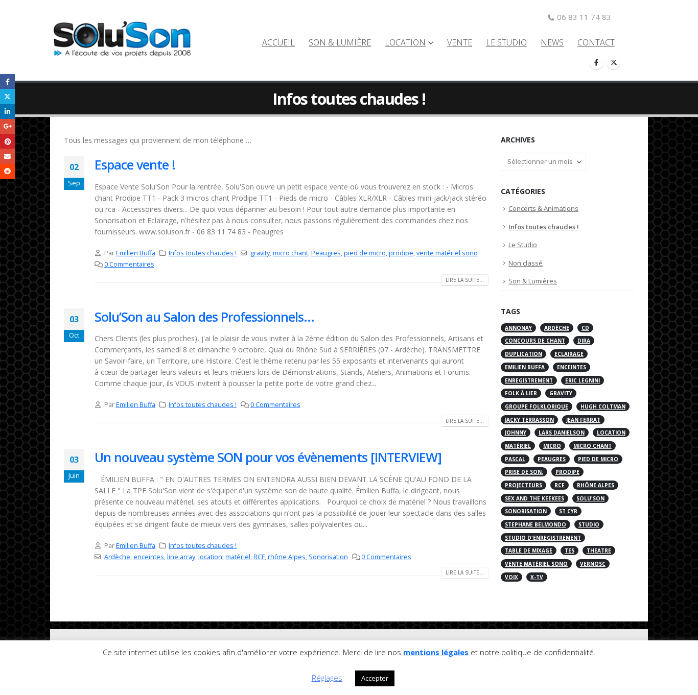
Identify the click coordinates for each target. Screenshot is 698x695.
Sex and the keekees (534, 498)
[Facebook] (596, 62)
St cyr (568, 511)
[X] (614, 62)
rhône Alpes (287, 557)
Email (7, 156)
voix (511, 577)
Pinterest (7, 141)
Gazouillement (7, 96)
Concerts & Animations (543, 208)
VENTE (459, 42)
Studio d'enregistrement (543, 537)
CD (585, 327)
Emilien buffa (525, 367)
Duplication (523, 353)
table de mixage (528, 550)
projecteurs (523, 485)
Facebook (7, 81)
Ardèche (117, 557)
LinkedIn (7, 111)
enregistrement (529, 380)
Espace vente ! (135, 164)
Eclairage (569, 353)
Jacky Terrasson (529, 419)
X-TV (536, 577)
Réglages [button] (327, 678)
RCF (259, 557)
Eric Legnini (582, 380)
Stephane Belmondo (535, 524)
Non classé (525, 263)
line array (181, 557)
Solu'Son (590, 498)
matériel (237, 557)
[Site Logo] (126, 40)
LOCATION (405, 42)
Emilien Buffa (135, 253)
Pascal (515, 459)
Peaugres (326, 253)
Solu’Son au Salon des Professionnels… (204, 316)
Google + (7, 126)
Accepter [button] (374, 678)
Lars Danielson (562, 432)
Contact (596, 42)
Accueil (278, 42)
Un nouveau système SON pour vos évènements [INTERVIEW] (268, 457)
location (210, 557)
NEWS (552, 42)
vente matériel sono (447, 253)
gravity (260, 253)
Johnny (515, 432)
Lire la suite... (465, 279)
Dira (583, 340)
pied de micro (365, 253)
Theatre (599, 550)
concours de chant (535, 340)
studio (588, 524)
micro (552, 445)
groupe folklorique (536, 406)
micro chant (290, 253)
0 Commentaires (129, 264)
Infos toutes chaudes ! (203, 253)
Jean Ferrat (583, 419)
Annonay (518, 327)
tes (569, 550)
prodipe (401, 253)
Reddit (7, 171)
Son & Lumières (532, 280)
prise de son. (524, 471)
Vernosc (593, 563)
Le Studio (506, 42)
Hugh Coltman (602, 406)
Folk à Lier (521, 393)
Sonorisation (328, 557)
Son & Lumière (340, 42)
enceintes (148, 557)
